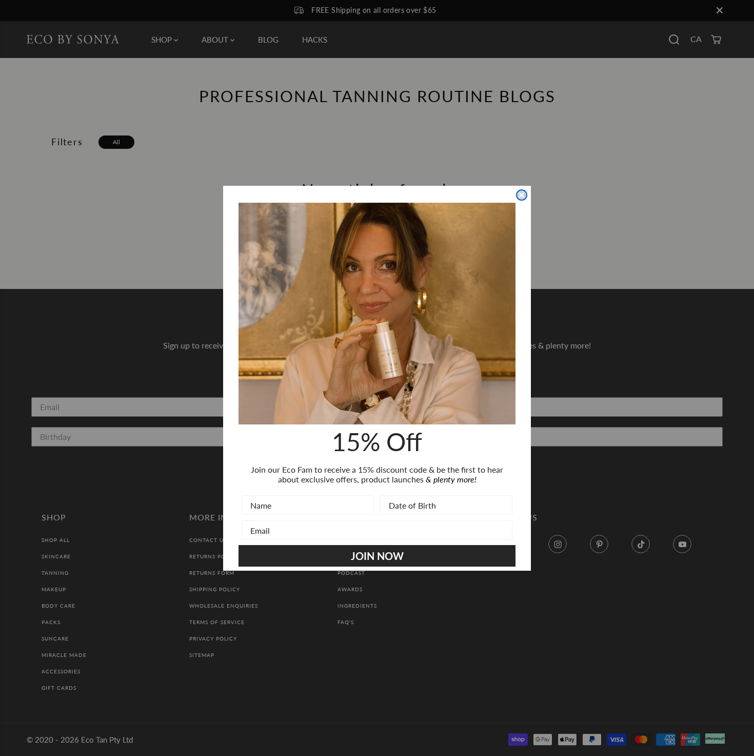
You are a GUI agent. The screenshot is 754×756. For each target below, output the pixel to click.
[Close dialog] (522, 195)
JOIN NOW (377, 556)
